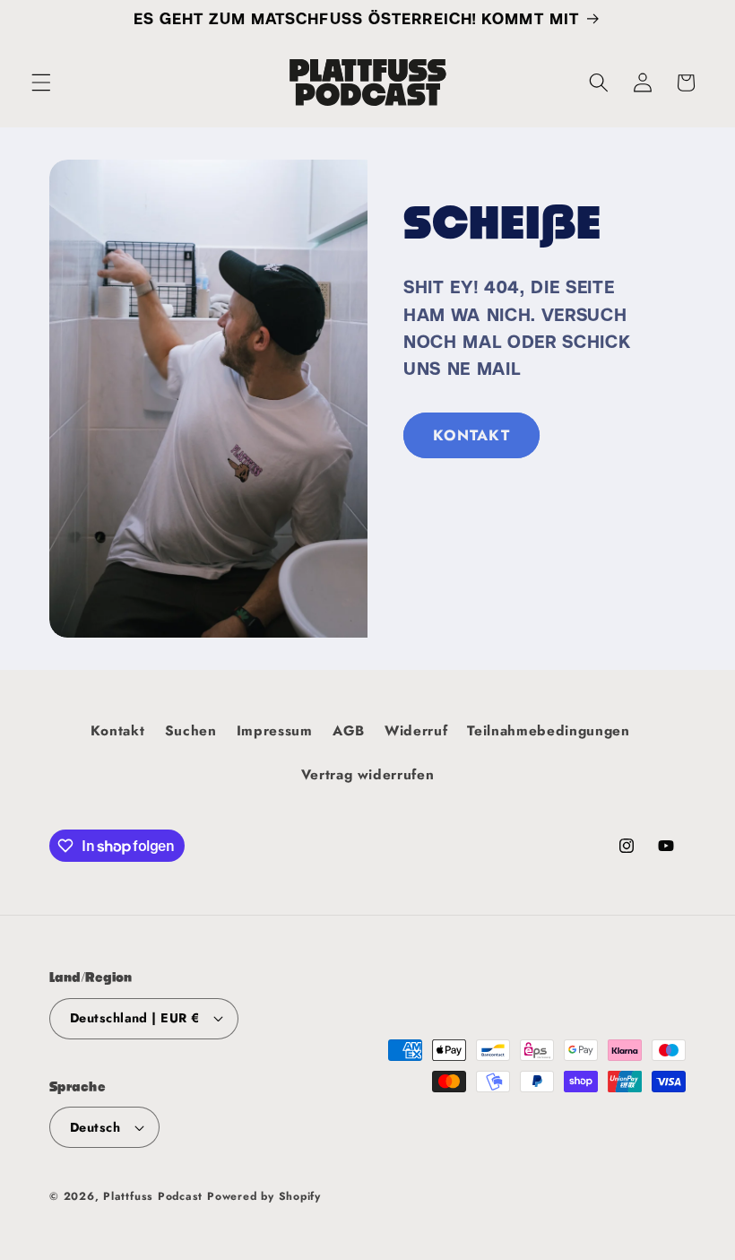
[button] (41, 82)
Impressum (275, 731)
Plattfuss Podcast (153, 1196)
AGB (349, 731)
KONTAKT (471, 435)
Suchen (191, 731)
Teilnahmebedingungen (548, 731)
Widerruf (416, 731)
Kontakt (118, 731)
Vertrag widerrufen (368, 775)
